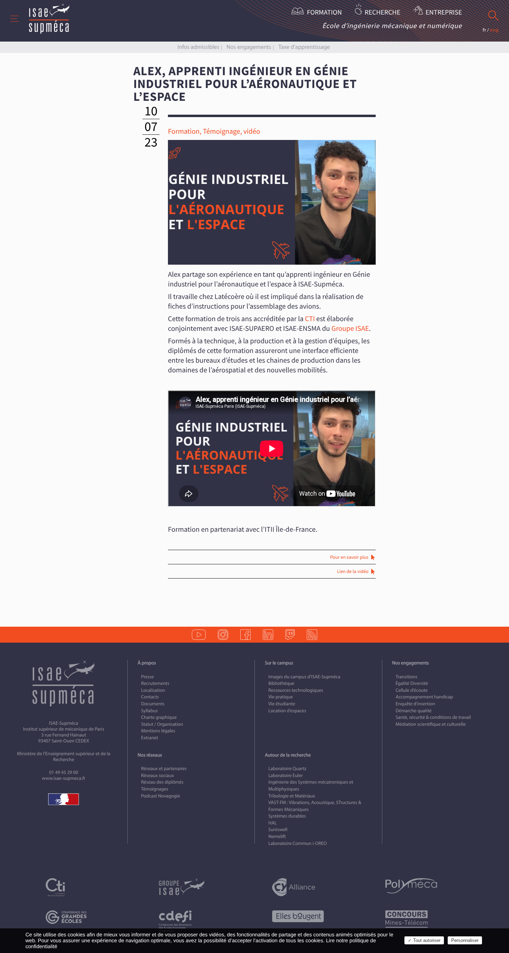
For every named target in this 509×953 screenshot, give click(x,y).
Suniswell (277, 829)
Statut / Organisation (162, 724)
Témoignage (221, 131)
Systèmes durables (287, 816)
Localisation (153, 690)
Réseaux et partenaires (164, 768)
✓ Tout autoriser (424, 940)
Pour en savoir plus (349, 557)
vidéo (251, 131)
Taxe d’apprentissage (304, 47)
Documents (153, 704)
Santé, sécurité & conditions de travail (433, 717)
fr (484, 30)
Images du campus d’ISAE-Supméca (304, 677)
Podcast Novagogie (160, 796)
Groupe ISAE (350, 328)
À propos (147, 663)
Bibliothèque (281, 683)
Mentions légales (158, 731)
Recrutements (155, 683)
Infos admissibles (198, 47)
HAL (272, 823)
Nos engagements (248, 47)
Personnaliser (465, 940)
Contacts (150, 697)
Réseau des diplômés (162, 782)
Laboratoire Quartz (287, 768)
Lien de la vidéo (352, 571)
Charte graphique (159, 717)
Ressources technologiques (295, 690)
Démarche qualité (414, 711)
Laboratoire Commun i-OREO (297, 843)
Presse (147, 677)
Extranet (149, 738)
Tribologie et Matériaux (291, 796)
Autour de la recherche (288, 755)
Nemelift (277, 836)
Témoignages (154, 789)
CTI (310, 319)
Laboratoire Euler (285, 775)
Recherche (382, 12)
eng (494, 30)
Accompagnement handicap (424, 697)
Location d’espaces (287, 711)
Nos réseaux (150, 755)
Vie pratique (280, 697)
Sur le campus (279, 663)
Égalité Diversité (412, 683)
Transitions (407, 677)
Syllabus (149, 711)
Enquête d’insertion (415, 704)
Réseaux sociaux (157, 775)
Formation (324, 12)
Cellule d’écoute (412, 690)
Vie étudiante (281, 704)
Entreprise (444, 12)
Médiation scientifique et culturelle (431, 724)
